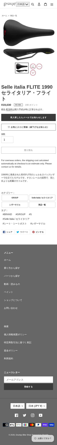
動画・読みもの (12, 284)
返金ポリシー (11, 350)
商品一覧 (13, 16)
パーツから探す (12, 276)
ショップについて (13, 300)
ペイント (8, 292)
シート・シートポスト (15, 223)
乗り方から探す (12, 268)
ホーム (4, 16)
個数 (3, 134)
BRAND (8, 214)
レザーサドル (14, 205)
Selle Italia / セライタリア (42, 198)
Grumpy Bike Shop (23, 435)
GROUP (15, 198)
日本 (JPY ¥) (35, 406)
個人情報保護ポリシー (15, 334)
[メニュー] (52, 4)
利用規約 (8, 358)
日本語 (21, 4)
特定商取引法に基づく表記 (17, 342)
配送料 (9, 109)
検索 (6, 326)
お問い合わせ (11, 308)
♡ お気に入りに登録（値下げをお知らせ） (28, 127)
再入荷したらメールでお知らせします (28, 117)
